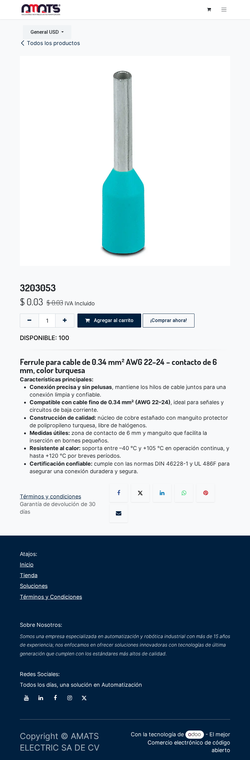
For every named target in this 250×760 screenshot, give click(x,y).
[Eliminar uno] (29, 321)
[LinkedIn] (162, 493)
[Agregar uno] (64, 321)
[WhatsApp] (184, 493)
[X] (140, 493)
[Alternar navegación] (224, 9)
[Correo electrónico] (118, 513)
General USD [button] (45, 32)
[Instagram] (69, 697)
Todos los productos (53, 43)
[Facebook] (118, 493)
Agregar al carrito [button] (113, 320)
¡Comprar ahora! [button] (168, 320)
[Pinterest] (205, 493)
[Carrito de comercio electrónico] (209, 9)
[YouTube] (26, 697)
